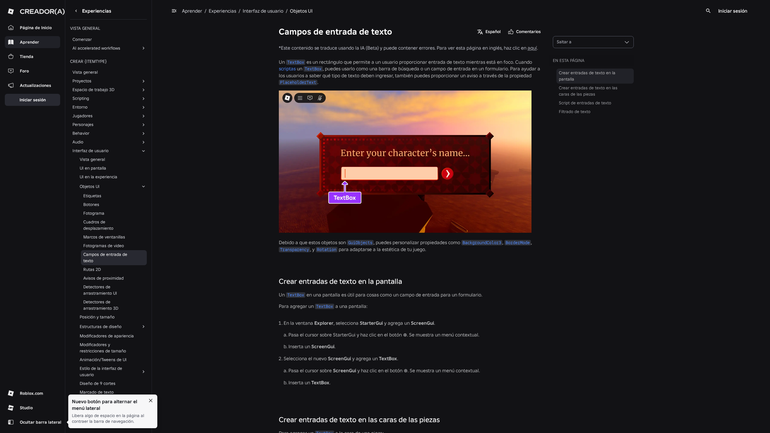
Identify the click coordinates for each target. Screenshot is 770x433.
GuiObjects (360, 242)
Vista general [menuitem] (85, 72)
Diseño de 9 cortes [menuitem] (98, 383)
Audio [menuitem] (77, 142)
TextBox (295, 62)
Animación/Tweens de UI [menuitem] (103, 359)
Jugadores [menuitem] (82, 115)
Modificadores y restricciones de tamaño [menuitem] (103, 348)
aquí (532, 48)
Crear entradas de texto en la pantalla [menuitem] (587, 76)
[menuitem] (107, 186)
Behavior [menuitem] (80, 133)
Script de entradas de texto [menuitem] (585, 103)
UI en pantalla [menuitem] (93, 168)
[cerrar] (150, 400)
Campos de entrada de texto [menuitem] (105, 257)
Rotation (326, 249)
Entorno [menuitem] (80, 107)
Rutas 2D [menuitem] (92, 269)
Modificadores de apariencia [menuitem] (107, 336)
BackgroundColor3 (482, 242)
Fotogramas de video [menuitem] (103, 245)
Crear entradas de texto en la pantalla (340, 281)
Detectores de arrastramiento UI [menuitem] (100, 290)
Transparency (294, 249)
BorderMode (518, 242)
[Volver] (76, 11)
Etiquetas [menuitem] (92, 195)
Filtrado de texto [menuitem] (574, 111)
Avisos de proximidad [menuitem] (103, 278)
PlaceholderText (298, 82)
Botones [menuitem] (91, 204)
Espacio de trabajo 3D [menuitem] (93, 89)
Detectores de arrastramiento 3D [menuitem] (100, 305)
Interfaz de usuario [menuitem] (90, 150)
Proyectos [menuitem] (81, 81)
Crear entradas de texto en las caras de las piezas (359, 419)
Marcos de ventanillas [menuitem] (104, 237)
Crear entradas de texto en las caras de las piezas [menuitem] (588, 91)
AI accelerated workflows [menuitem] (96, 48)
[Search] (708, 10)
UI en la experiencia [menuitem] (98, 177)
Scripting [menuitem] (80, 98)
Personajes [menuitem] (83, 124)
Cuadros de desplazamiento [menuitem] (98, 225)
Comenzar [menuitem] (82, 39)
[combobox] (593, 42)
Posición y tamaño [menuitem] (97, 317)
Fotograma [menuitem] (93, 213)
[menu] (174, 10)
